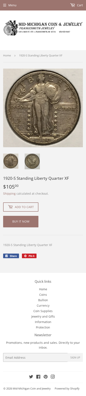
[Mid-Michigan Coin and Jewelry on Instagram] (53, 377)
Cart (79, 5)
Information (43, 322)
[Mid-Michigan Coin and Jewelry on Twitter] (31, 377)
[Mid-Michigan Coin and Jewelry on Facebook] (38, 377)
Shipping (9, 193)
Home (7, 55)
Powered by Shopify (67, 388)
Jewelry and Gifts (43, 316)
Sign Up (75, 357)
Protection (43, 327)
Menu (12, 5)
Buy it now (20, 221)
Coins (43, 295)
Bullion (43, 300)
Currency (43, 305)
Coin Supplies (43, 311)
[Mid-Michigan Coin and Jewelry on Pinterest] (45, 377)
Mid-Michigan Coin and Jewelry (32, 388)
